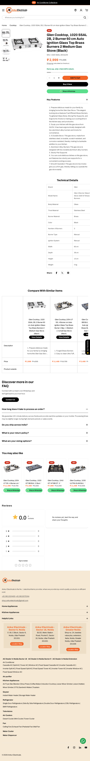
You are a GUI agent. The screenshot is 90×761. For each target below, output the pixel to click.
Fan (4, 723)
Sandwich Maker (25, 687)
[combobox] (45, 17)
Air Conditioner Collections (47, 3)
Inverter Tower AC (59, 668)
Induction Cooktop (49, 684)
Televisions (7, 711)
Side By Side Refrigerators (33, 703)
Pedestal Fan (27, 727)
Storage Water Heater (27, 695)
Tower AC (24, 665)
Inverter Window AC (74, 668)
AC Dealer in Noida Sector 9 (39, 659)
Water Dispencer (10, 735)
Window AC (33, 665)
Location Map (17, 644)
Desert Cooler (8, 719)
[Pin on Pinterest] (68, 273)
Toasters (36, 687)
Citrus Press (25, 684)
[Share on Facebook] (56, 273)
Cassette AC (8, 665)
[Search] (84, 17)
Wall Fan (36, 727)
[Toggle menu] (3, 10)
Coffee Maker (35, 684)
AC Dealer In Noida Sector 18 (15, 659)
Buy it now (67, 84)
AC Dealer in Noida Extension (64, 659)
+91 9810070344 (22, 596)
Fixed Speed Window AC (12, 672)
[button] (23, 531)
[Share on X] (62, 273)
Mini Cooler (18, 719)
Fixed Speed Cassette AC (49, 665)
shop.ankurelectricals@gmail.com (15, 600)
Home (4, 25)
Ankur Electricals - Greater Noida (73, 628)
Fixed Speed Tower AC (42, 668)
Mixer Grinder (8, 687)
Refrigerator (8, 700)
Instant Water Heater (10, 695)
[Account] (81, 10)
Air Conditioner (8, 662)
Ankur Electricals (14, 755)
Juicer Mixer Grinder (64, 684)
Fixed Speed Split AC (24, 668)
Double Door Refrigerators (54, 703)
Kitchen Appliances (11, 680)
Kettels (81, 684)
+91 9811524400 (8, 596)
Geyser (6, 692)
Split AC (16, 665)
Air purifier (7, 676)
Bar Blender (14, 684)
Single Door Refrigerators (12, 703)
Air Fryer (6, 684)
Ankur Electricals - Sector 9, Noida (16, 628)
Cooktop (13, 25)
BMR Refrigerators (10, 707)
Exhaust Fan (17, 727)
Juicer (75, 684)
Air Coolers (7, 715)
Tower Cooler (29, 719)
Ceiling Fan (7, 727)
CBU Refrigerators (72, 703)
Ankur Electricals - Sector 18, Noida (45, 628)
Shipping (50, 63)
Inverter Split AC (9, 668)
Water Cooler (8, 731)
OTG (16, 687)
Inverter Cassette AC (67, 665)
